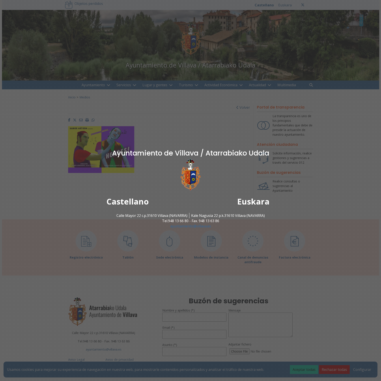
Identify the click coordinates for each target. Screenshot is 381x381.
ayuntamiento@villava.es (190, 226)
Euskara (253, 201)
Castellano (127, 201)
